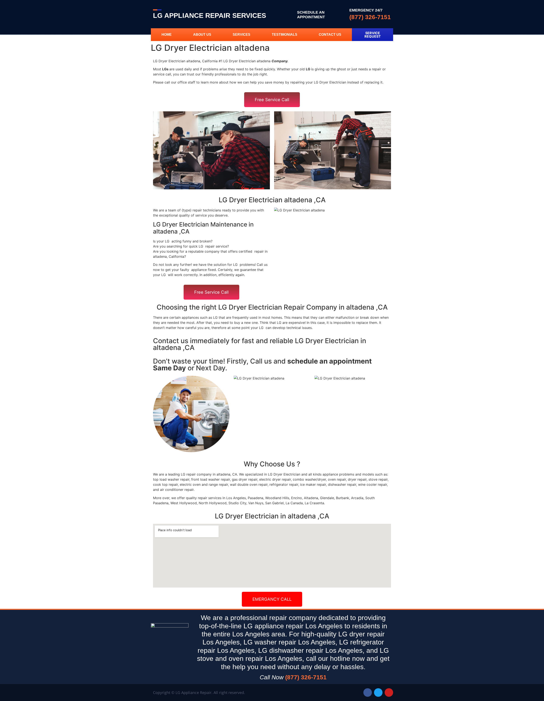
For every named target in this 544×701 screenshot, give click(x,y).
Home (167, 34)
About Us (202, 34)
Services (241, 34)
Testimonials (284, 34)
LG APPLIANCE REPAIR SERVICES (209, 15)
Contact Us (330, 34)
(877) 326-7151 (370, 17)
